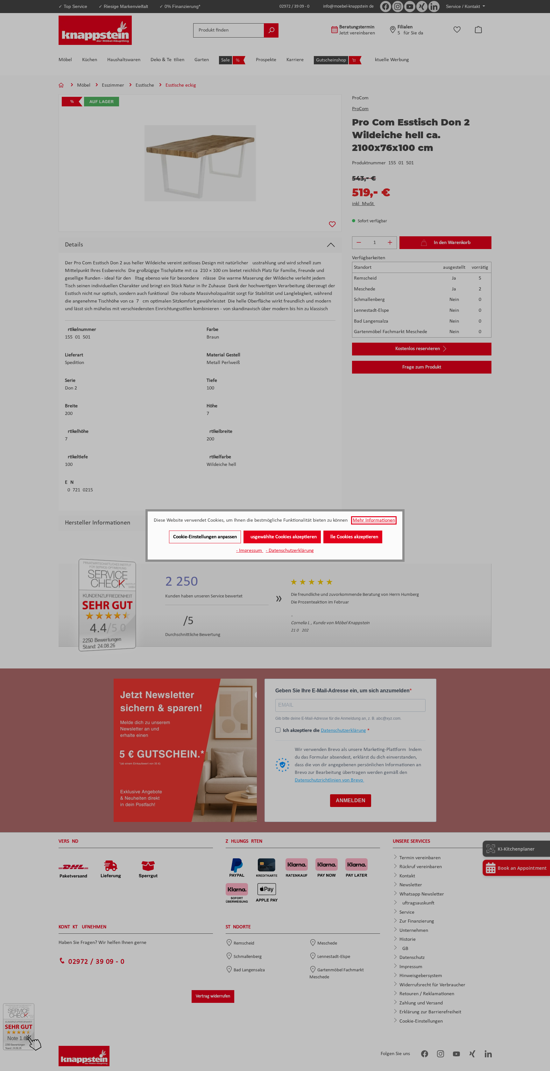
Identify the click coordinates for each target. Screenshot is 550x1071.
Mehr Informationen (374, 520)
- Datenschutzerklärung (290, 550)
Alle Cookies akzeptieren (353, 536)
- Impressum (249, 550)
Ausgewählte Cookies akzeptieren (282, 536)
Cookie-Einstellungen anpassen (205, 536)
